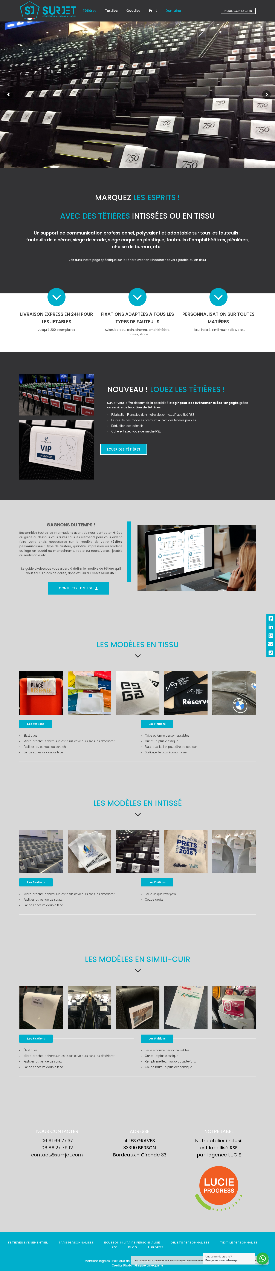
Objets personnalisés (190, 1242)
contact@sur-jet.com (57, 1154)
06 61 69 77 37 (57, 1140)
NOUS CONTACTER (238, 11)
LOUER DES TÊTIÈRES (124, 449)
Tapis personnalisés (76, 1242)
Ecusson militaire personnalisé (132, 1242)
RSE (115, 1247)
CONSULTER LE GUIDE (76, 588)
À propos (155, 1247)
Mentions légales (97, 1261)
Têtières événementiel (28, 1242)
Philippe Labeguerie (148, 1265)
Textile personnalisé (239, 1242)
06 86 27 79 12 (57, 1147)
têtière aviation (137, 260)
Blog (132, 1247)
